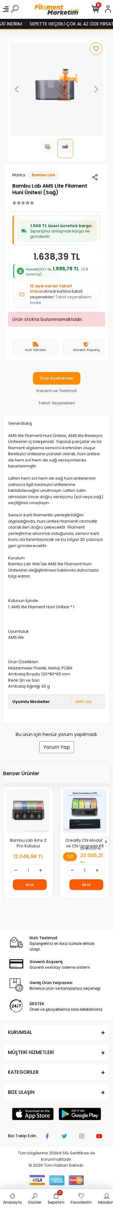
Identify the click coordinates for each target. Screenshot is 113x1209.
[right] (106, 842)
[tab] (56, 378)
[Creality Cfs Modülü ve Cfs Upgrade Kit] (84, 811)
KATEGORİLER (23, 1072)
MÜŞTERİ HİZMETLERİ (31, 1052)
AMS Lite (83, 702)
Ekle (30, 884)
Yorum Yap (56, 747)
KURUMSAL (20, 1032)
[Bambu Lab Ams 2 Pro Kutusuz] (28, 811)
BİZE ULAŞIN (21, 1092)
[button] (17, 89)
